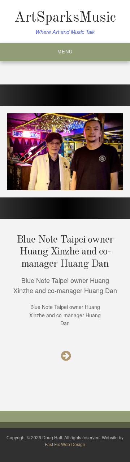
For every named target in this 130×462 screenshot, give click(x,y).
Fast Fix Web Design (65, 444)
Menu (65, 52)
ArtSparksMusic (65, 18)
